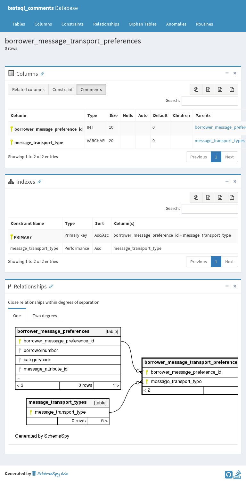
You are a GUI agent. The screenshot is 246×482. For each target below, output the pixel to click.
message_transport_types (220, 140)
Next (229, 157)
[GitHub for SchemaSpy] (229, 476)
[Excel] (208, 89)
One (17, 315)
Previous (198, 157)
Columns (43, 24)
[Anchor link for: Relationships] (50, 286)
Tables (21, 24)
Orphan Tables (143, 24)
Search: (173, 100)
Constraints (73, 24)
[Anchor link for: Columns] (41, 73)
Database (43, 7)
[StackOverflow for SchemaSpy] (237, 476)
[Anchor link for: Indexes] (38, 181)
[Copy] (196, 89)
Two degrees (45, 315)
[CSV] (220, 89)
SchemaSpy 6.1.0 (52, 474)
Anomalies (176, 24)
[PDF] (232, 89)
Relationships (106, 24)
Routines (204, 24)
